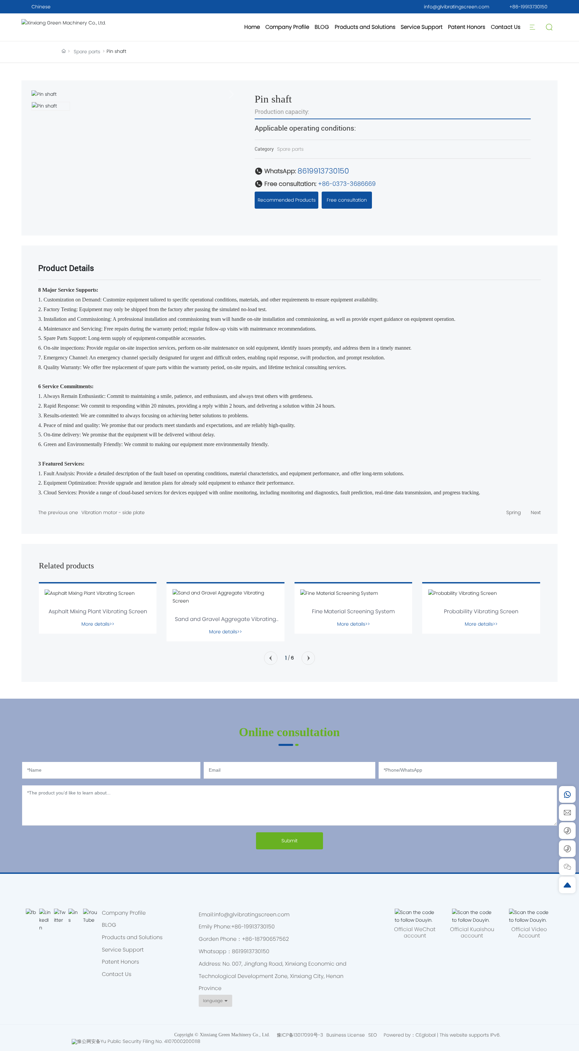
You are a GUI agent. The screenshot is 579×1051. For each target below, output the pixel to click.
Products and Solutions (365, 27)
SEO (372, 1035)
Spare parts (87, 51)
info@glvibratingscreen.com (456, 6)
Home (252, 27)
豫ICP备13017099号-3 (300, 1035)
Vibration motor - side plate (113, 512)
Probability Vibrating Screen (481, 611)
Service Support (422, 27)
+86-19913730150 (528, 6)
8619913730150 (323, 171)
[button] (270, 658)
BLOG (322, 27)
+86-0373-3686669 (347, 184)
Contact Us (505, 27)
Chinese (41, 6)
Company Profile (287, 27)
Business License (345, 1035)
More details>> (97, 624)
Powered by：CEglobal (410, 1035)
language (212, 1000)
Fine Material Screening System (353, 611)
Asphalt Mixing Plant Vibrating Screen (98, 611)
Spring (513, 512)
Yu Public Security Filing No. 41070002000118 (150, 1041)
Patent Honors (466, 27)
